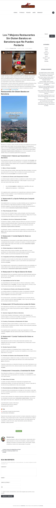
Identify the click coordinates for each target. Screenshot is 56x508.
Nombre (3, 477)
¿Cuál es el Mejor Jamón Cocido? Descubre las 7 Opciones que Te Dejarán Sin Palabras (46, 83)
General (15, 12)
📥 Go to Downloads (5, 89)
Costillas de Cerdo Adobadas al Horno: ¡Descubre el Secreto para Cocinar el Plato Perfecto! (46, 87)
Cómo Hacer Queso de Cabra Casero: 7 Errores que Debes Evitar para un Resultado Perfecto (46, 78)
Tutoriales (21, 12)
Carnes (46, 49)
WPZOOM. (41, 505)
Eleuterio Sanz (13, 48)
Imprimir (19, 431)
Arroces (46, 47)
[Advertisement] (28, 25)
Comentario (4, 466)
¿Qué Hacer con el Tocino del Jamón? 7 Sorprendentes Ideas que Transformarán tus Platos (46, 104)
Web (2, 487)
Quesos (46, 59)
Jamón (33, 12)
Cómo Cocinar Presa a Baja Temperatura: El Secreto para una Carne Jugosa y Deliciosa (46, 92)
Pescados (28, 12)
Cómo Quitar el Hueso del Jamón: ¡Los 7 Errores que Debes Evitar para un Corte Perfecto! (46, 96)
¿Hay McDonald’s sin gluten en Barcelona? (10, 402)
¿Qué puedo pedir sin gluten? (7, 406)
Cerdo (46, 51)
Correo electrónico (5, 482)
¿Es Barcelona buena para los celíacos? (9, 404)
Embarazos (39, 12)
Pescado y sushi (46, 57)
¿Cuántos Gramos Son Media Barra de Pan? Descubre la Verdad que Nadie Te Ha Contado (11, 451)
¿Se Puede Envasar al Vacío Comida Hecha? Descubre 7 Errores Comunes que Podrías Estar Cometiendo (46, 74)
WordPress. (23, 505)
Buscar (46, 34)
